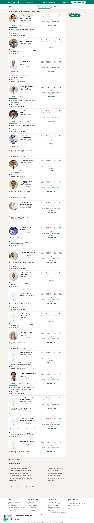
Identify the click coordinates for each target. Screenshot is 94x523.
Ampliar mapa (74, 15)
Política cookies (12, 509)
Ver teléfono (51, 71)
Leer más (16, 519)
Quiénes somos (12, 510)
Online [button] (20, 71)
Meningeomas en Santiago (55, 473)
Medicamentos (32, 507)
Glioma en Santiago (53, 470)
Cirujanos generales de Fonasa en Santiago (20, 475)
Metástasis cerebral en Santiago (56, 478)
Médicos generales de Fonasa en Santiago (20, 470)
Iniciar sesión (66, 2)
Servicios (30, 509)
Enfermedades (32, 510)
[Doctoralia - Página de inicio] (16, 2)
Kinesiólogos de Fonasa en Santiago (18, 473)
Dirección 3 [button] (29, 121)
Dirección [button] (12, 71)
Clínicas (30, 504)
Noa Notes (52, 505)
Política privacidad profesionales (16, 507)
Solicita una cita (51, 25)
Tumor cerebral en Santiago (55, 468)
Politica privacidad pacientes (15, 505)
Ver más (29, 20)
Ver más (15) (12, 480)
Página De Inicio (11, 486)
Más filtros (58, 7)
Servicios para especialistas (55, 504)
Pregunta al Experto (33, 505)
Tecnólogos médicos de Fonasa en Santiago (20, 478)
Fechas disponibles (29, 7)
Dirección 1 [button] (13, 25)
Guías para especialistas (54, 507)
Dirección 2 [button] (21, 25)
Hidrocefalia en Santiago (54, 475)
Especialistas (31, 502)
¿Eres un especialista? (78, 2)
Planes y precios (52, 502)
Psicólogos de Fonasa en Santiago (18, 468)
